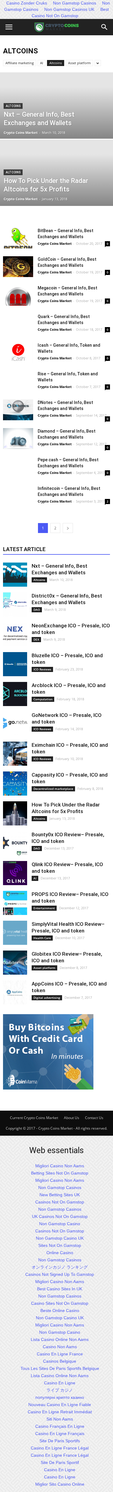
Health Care (42, 938)
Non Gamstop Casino (59, 1223)
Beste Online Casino (59, 1310)
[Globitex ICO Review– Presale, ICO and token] (15, 963)
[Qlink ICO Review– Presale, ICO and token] (15, 873)
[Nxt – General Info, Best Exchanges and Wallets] (15, 575)
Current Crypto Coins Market (34, 1117)
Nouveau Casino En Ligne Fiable (59, 1404)
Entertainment (44, 908)
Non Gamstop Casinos (59, 1187)
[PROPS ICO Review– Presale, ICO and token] (15, 903)
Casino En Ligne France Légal (60, 1448)
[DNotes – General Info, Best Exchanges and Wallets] (18, 409)
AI (41, 63)
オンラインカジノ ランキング (60, 1267)
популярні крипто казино (59, 1397)
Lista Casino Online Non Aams (60, 1339)
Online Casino (59, 1252)
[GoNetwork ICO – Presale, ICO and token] (15, 724)
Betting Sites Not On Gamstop (59, 1173)
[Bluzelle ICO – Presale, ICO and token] (15, 664)
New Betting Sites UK (59, 1194)
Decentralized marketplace (53, 789)
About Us (71, 1117)
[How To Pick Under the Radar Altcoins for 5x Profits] (15, 813)
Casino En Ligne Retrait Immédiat (60, 1411)
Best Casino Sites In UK (59, 1288)
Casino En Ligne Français (59, 1433)
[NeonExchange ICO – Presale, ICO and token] (15, 634)
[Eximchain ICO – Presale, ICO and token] (15, 754)
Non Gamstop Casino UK (60, 1238)
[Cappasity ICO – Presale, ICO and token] (15, 783)
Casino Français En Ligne (59, 1426)
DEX (36, 639)
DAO (36, 609)
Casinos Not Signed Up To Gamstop (59, 1274)
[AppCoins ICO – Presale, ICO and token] (15, 992)
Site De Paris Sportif (60, 1462)
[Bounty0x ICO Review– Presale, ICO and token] (15, 843)
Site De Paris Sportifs (59, 1440)
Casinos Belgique (59, 1361)
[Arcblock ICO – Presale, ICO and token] (15, 694)
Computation (42, 699)
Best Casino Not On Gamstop (70, 12)
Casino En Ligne (59, 1382)
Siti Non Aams (59, 1419)
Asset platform (79, 63)
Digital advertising (46, 997)
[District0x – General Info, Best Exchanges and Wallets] (15, 604)
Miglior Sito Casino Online (59, 1484)
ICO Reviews (42, 669)
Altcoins (55, 63)
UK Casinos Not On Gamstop (60, 1216)
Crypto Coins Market (21, 132)
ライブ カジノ (59, 1390)
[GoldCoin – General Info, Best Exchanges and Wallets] (18, 266)
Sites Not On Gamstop (59, 1245)
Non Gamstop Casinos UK (69, 9)
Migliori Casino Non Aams (59, 1165)
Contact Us (94, 1117)
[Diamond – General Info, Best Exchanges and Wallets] (18, 438)
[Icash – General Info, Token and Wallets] (18, 352)
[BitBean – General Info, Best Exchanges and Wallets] (18, 238)
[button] (104, 27)
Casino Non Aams (60, 1346)
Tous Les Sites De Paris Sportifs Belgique (59, 1368)
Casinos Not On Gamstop (59, 1202)
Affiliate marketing (19, 63)
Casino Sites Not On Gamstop (59, 1303)
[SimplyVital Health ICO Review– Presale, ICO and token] (15, 933)
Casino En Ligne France (60, 1354)
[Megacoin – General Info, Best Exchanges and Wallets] (18, 295)
